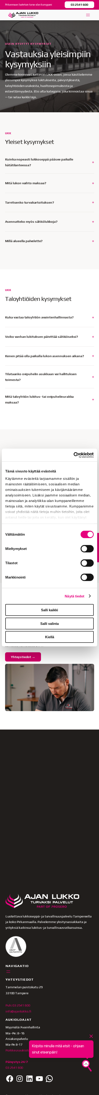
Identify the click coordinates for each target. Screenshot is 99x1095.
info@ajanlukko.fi (18, 1011)
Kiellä (49, 637)
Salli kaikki (49, 610)
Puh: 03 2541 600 (18, 1005)
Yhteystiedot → (23, 657)
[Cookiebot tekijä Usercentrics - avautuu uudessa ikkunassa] (73, 455)
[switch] (87, 548)
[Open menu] (88, 15)
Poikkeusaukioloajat (20, 1050)
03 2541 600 (79, 4)
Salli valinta (49, 623)
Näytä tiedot (74, 596)
